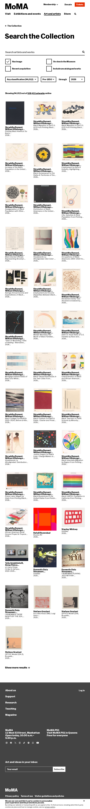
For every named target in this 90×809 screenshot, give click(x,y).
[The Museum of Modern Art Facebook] (11, 743)
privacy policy (50, 807)
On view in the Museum (64, 61)
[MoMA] (11, 790)
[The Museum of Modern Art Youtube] (37, 743)
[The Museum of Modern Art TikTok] (24, 743)
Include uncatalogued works (67, 69)
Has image (17, 61)
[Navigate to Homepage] (16, 6)
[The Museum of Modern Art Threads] (20, 743)
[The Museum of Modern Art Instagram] (6, 743)
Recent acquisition (21, 69)
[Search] (75, 14)
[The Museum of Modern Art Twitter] (15, 743)
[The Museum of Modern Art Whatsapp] (33, 743)
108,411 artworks (36, 93)
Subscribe (59, 769)
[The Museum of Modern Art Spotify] (28, 743)
